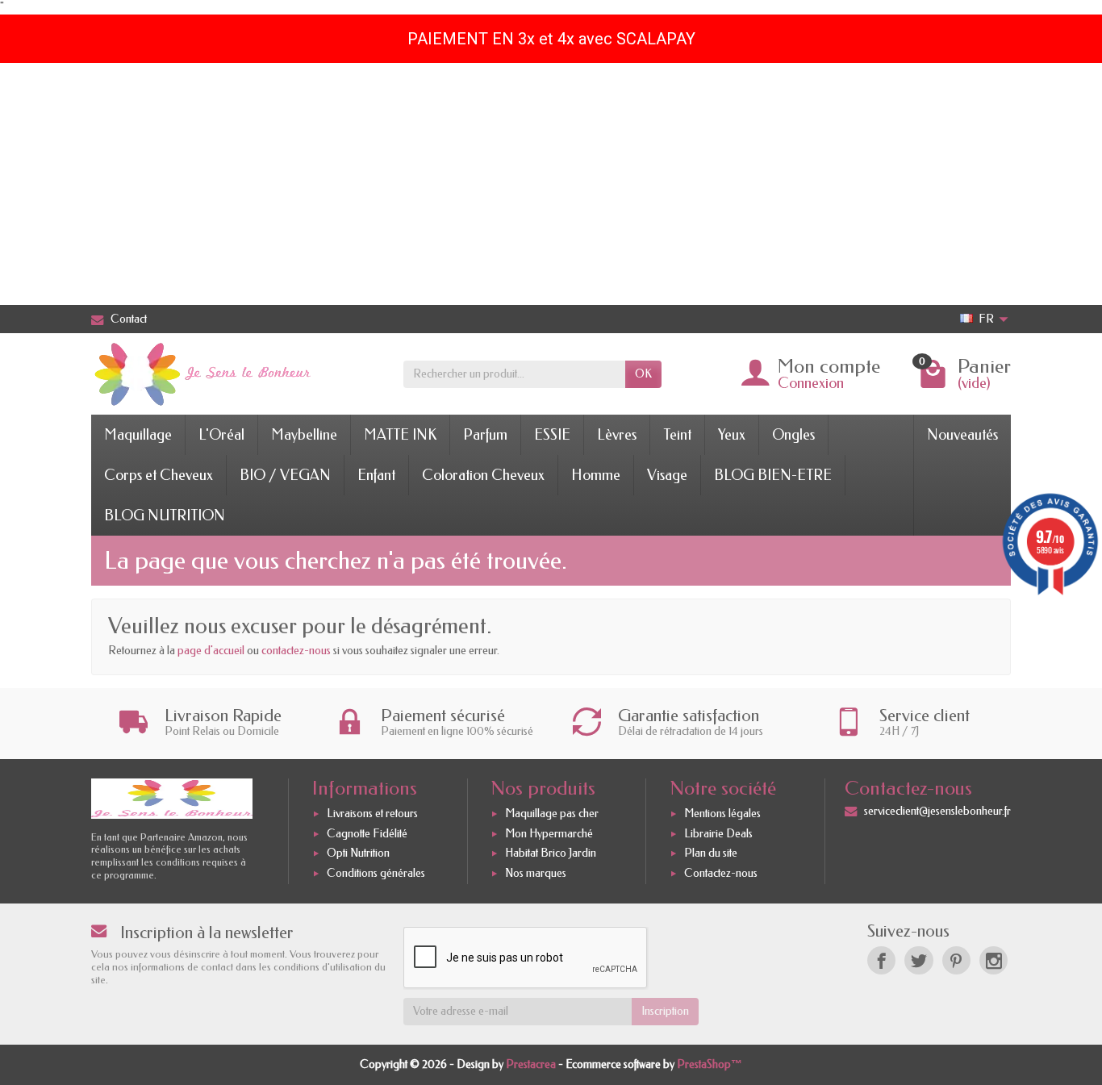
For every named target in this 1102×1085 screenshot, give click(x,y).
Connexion (811, 383)
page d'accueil (210, 650)
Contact (129, 319)
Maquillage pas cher (552, 813)
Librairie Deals (718, 834)
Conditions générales (376, 873)
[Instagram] (993, 960)
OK (643, 374)
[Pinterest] (956, 960)
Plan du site (710, 853)
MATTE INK (400, 435)
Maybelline (304, 435)
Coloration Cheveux (483, 475)
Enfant (376, 475)
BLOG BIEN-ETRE (773, 475)
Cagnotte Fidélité (367, 834)
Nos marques (535, 873)
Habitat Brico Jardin (550, 853)
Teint (677, 435)
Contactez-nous (721, 873)
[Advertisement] (551, 184)
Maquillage (138, 435)
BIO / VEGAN (285, 475)
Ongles (793, 435)
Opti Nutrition (358, 853)
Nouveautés (962, 435)
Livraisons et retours (372, 813)
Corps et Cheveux (158, 475)
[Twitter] (918, 960)
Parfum (485, 435)
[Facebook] (881, 960)
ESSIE (552, 435)
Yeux (731, 435)
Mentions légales (722, 813)
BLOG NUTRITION (164, 515)
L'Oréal (221, 435)
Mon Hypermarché (549, 834)
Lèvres (617, 435)
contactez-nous (296, 650)
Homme (595, 475)
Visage (667, 475)
